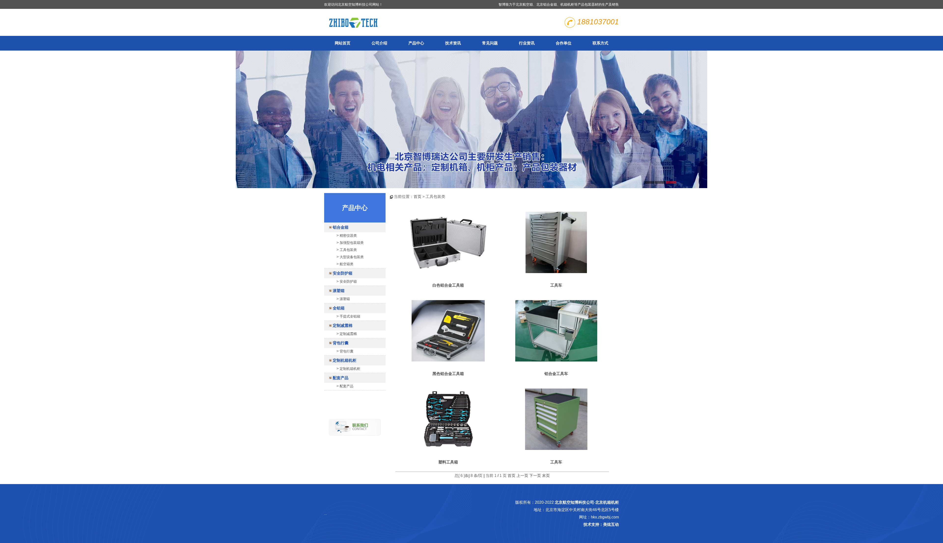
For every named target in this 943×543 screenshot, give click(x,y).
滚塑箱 (339, 291)
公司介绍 (379, 43)
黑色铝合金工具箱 (448, 374)
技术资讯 (453, 43)
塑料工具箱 (448, 462)
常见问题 (490, 43)
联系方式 (600, 43)
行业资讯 (527, 43)
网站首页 (342, 43)
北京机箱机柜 (607, 502)
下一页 (535, 475)
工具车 (556, 285)
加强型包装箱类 (352, 243)
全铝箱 (339, 308)
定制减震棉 (342, 325)
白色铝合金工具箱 (448, 285)
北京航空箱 (524, 4)
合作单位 (563, 43)
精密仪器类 (348, 235)
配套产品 (340, 378)
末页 (546, 475)
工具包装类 (348, 250)
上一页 (522, 475)
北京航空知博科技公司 (574, 502)
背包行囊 (340, 343)
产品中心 (416, 43)
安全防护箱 (342, 273)
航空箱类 (346, 264)
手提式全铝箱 (350, 316)
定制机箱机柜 (344, 360)
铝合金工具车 (556, 374)
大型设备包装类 (352, 257)
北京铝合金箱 (546, 4)
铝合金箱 (340, 227)
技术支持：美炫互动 (601, 524)
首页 (417, 197)
